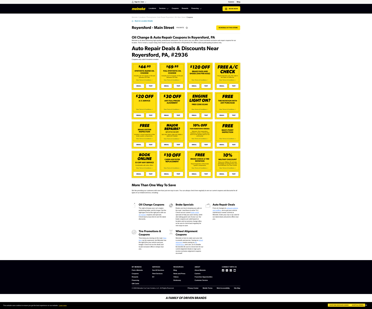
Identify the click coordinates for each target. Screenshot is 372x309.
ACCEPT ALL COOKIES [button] (357, 305)
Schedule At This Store (228, 27)
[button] (366, 305)
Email (138, 86)
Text (150, 86)
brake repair (195, 212)
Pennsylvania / (152, 17)
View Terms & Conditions (143, 80)
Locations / (143, 17)
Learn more (63, 305)
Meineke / (135, 17)
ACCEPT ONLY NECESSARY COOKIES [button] (339, 305)
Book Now (233, 8)
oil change (142, 215)
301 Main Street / (181, 17)
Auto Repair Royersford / (166, 17)
